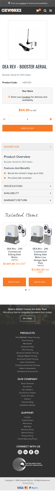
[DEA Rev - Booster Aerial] (27, 40)
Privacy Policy (27, 435)
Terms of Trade (27, 396)
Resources (27, 423)
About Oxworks (27, 383)
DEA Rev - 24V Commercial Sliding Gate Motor (14, 253)
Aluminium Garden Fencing (27, 353)
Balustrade (27, 343)
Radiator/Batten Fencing (27, 356)
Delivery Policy (27, 429)
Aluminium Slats (27, 346)
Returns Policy (27, 432)
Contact (27, 417)
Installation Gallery (27, 405)
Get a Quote (27, 318)
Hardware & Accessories (27, 371)
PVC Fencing (27, 349)
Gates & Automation (27, 368)
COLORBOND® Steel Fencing (28, 337)
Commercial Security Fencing (27, 365)
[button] (26, 289)
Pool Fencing (27, 340)
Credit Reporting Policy (27, 439)
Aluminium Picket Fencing (27, 359)
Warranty (27, 426)
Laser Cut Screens (27, 362)
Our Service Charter (27, 392)
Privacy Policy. (28, 483)
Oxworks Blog (27, 402)
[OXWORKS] (16, 10)
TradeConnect (27, 420)
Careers (27, 399)
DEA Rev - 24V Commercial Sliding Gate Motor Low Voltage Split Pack (40, 256)
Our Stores (27, 386)
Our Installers (27, 389)
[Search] (45, 10)
